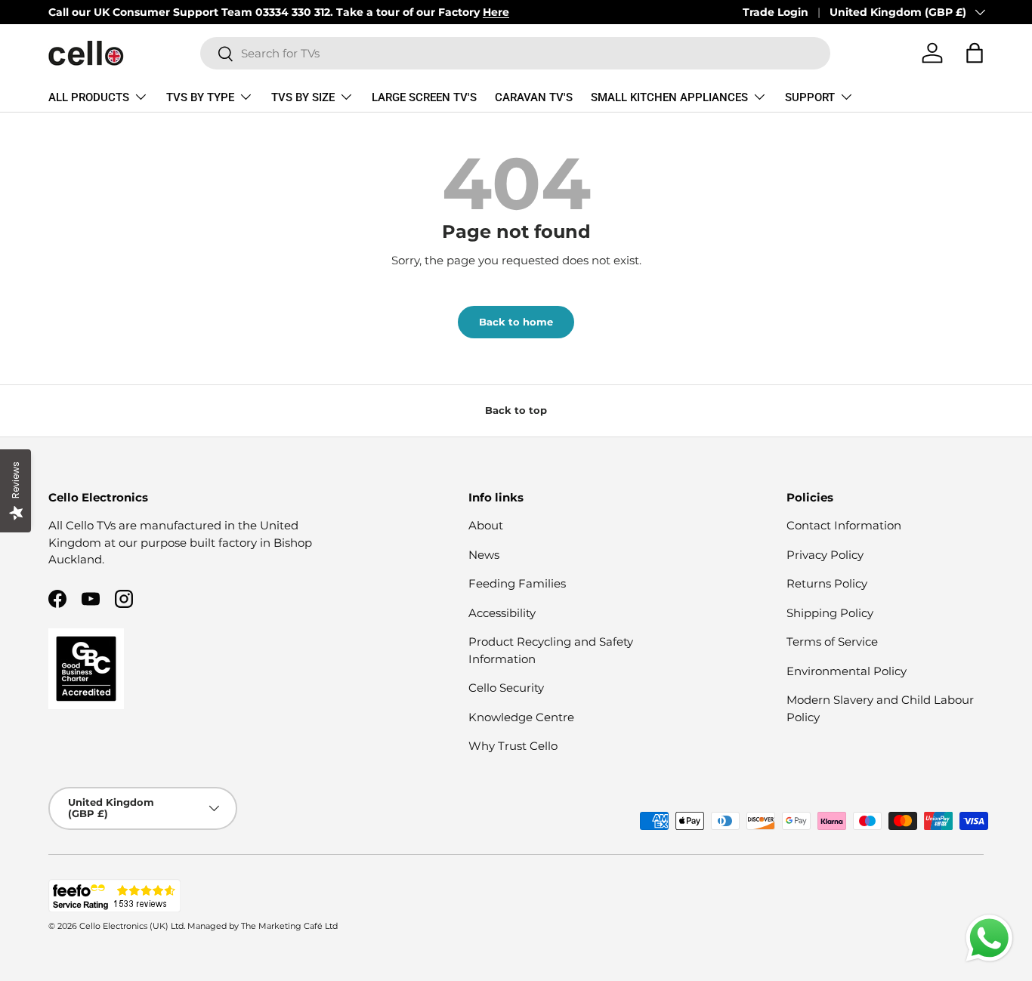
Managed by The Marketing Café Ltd (262, 926)
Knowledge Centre (521, 717)
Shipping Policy (829, 613)
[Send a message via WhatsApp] (989, 938)
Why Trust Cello (513, 746)
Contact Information (843, 525)
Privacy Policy (825, 555)
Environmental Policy (846, 671)
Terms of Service (832, 641)
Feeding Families (517, 583)
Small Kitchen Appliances (669, 97)
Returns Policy (826, 583)
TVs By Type (200, 97)
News (483, 555)
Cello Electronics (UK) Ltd (131, 926)
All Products (88, 97)
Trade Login (775, 12)
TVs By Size (303, 97)
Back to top (516, 410)
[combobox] (515, 53)
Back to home (516, 322)
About (485, 525)
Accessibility (502, 613)
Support (810, 97)
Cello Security (506, 687)
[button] (974, 52)
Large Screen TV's (424, 97)
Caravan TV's (534, 97)
